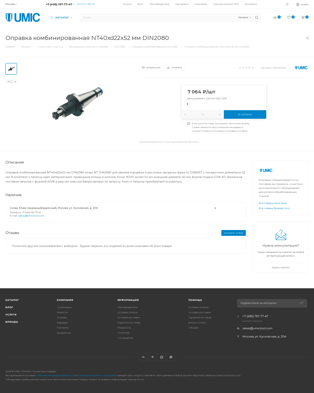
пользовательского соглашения (97, 375)
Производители (127, 307)
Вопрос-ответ (197, 322)
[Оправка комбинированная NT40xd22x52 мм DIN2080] (77, 104)
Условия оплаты (128, 312)
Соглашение (125, 337)
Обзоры (193, 327)
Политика (124, 332)
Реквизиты (124, 327)
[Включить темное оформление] (287, 4)
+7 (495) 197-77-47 (59, 4)
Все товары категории (273, 203)
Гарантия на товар (129, 322)
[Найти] (256, 17)
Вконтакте (143, 357)
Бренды (11, 321)
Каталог (12, 299)
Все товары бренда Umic (274, 208)
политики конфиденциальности (55, 375)
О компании (64, 307)
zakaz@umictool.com (31, 215)
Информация (128, 299)
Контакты (63, 327)
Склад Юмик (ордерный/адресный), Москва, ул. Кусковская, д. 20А (54, 208)
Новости (62, 312)
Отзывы (62, 317)
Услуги (11, 314)
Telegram (152, 357)
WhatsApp (171, 357)
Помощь (195, 299)
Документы (64, 332)
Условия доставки (129, 317)
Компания (65, 299)
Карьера (62, 322)
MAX (162, 357)
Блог (9, 307)
